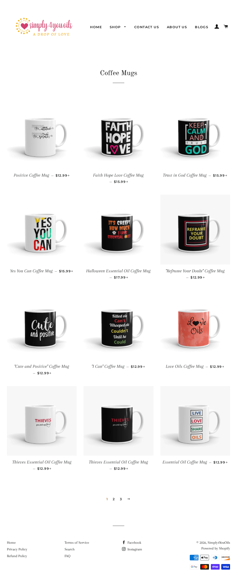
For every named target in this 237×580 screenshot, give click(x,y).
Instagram (134, 549)
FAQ (67, 556)
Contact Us (146, 27)
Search (70, 549)
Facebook (134, 542)
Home (96, 27)
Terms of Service (77, 542)
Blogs (201, 27)
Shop (116, 27)
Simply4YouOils (219, 542)
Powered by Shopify (215, 548)
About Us (177, 27)
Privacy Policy (17, 549)
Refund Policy (17, 556)
